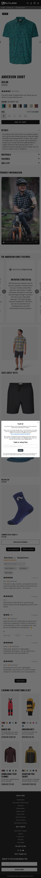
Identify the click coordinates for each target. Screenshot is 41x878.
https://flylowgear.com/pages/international (20, 434)
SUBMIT (20, 450)
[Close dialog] (38, 422)
